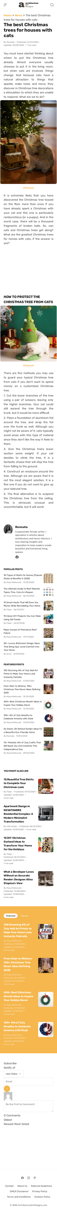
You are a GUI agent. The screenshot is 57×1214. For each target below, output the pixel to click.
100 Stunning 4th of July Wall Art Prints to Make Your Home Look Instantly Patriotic (21, 673)
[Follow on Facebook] (22, 1178)
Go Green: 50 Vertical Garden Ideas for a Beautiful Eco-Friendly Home (23, 730)
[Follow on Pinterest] (34, 1178)
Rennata (10, 42)
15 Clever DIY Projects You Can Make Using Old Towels (22, 617)
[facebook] (17, 557)
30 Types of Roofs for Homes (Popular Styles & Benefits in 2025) (23, 577)
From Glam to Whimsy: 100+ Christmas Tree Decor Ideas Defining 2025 (22, 689)
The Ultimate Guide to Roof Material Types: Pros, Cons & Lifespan (22, 590)
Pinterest (28, 188)
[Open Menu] (5, 5)
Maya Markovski (14, 888)
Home (8, 15)
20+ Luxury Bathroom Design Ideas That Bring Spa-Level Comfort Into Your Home (22, 646)
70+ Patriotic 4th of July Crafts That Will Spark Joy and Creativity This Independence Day (22, 745)
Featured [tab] (10, 916)
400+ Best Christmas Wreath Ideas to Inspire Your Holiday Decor (23, 703)
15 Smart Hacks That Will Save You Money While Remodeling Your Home (22, 604)
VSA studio (12, 826)
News (18, 15)
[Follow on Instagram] (28, 1178)
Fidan (9, 792)
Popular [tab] (24, 916)
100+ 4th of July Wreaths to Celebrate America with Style (18, 717)
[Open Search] (52, 5)
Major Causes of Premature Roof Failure (20, 631)
